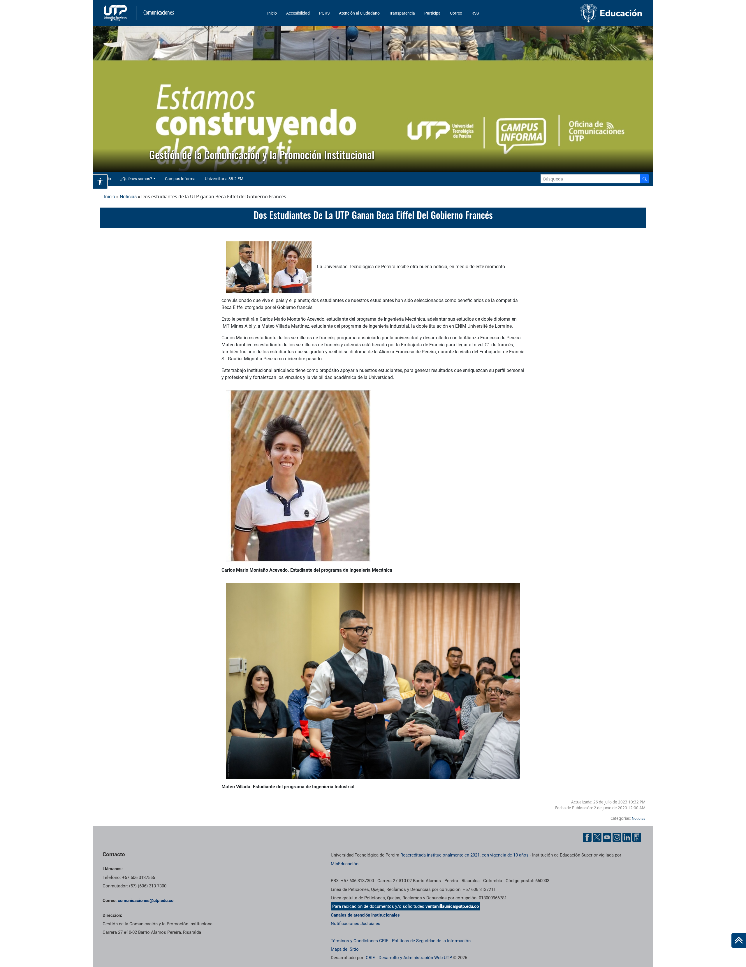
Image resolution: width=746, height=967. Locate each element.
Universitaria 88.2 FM (224, 178)
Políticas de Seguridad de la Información (431, 940)
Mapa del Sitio (345, 949)
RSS (475, 13)
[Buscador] (644, 178)
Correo (456, 13)
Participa (432, 13)
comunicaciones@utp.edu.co (145, 900)
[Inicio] (738, 940)
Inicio (272, 13)
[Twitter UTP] (597, 837)
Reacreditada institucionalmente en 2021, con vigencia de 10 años (464, 855)
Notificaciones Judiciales (355, 923)
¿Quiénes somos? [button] (136, 178)
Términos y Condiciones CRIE (359, 940)
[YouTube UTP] (607, 837)
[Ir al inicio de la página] (738, 940)
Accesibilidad (298, 13)
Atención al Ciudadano (359, 13)
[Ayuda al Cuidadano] (636, 837)
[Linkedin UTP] (626, 837)
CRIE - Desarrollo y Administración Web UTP (409, 957)
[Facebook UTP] (587, 837)
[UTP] (116, 13)
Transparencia (402, 13)
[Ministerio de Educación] (580, 13)
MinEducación (344, 863)
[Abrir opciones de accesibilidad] (100, 181)
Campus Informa (180, 178)
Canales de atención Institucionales (365, 915)
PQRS (324, 13)
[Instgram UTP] (617, 837)
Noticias (128, 196)
